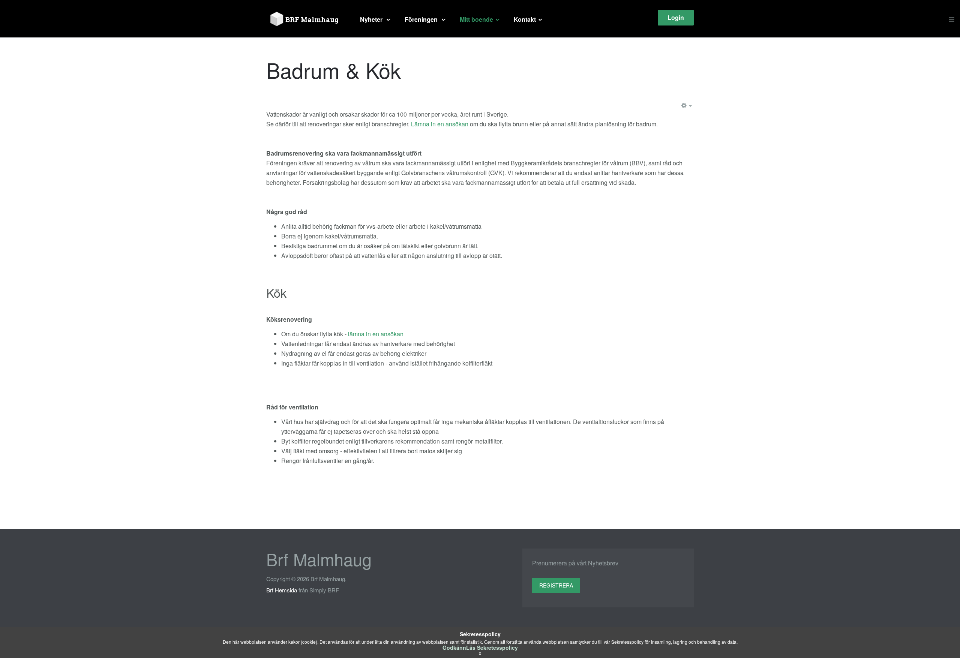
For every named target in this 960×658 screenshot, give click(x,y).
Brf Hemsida (281, 590)
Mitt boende (476, 19)
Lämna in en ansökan (439, 124)
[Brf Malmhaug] (305, 19)
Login (676, 17)
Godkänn (454, 647)
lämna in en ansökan (376, 334)
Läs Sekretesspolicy (492, 647)
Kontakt (525, 19)
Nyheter (372, 19)
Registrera (556, 585)
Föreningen (422, 19)
